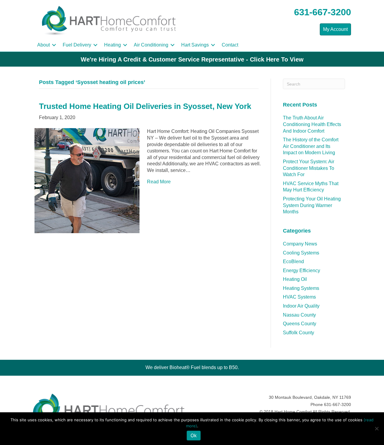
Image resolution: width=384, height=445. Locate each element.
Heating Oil (295, 279)
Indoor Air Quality (301, 305)
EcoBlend (293, 261)
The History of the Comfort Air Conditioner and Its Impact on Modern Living (310, 146)
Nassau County (299, 314)
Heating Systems (301, 288)
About (43, 44)
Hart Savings (195, 44)
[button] (54, 45)
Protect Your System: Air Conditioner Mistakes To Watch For (308, 168)
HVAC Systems (299, 296)
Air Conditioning (151, 44)
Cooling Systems (301, 252)
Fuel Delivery (77, 44)
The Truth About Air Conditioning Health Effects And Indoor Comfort (312, 124)
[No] (377, 428)
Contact (230, 44)
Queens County (299, 323)
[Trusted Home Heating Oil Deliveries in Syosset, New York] (87, 180)
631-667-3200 (322, 12)
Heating (112, 44)
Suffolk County (298, 332)
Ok (193, 435)
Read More (159, 181)
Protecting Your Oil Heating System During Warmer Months (312, 205)
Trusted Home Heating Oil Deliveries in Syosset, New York (145, 106)
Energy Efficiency (301, 270)
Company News (300, 243)
